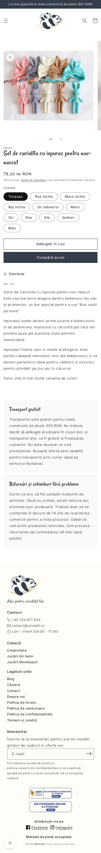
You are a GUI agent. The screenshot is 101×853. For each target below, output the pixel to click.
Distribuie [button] (17, 274)
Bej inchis (16, 207)
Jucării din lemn (20, 656)
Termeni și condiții (22, 720)
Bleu (12, 228)
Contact (13, 691)
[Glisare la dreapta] (61, 139)
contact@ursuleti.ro (28, 625)
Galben (68, 217)
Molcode (39, 843)
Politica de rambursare (26, 708)
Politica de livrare (21, 702)
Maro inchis (75, 196)
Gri (10, 217)
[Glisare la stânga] (40, 139)
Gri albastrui (48, 207)
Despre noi (16, 697)
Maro (75, 207)
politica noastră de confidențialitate (32, 768)
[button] (6, 21)
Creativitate (17, 650)
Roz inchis (44, 196)
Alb (47, 217)
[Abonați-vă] (89, 754)
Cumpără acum (51, 257)
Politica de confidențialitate (29, 714)
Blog (10, 679)
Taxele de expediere (33, 180)
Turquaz (15, 196)
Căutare (13, 685)
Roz (29, 217)
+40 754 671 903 (26, 620)
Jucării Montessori (22, 662)
